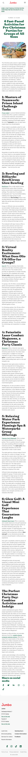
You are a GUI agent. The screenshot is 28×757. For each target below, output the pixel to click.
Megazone (5, 348)
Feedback (17, 736)
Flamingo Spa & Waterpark (9, 438)
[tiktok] (16, 746)
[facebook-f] (7, 746)
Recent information (6, 739)
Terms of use (4, 752)
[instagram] (11, 746)
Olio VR (4, 266)
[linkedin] (21, 746)
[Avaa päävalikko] (25, 2)
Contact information (21, 734)
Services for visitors (7, 736)
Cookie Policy (23, 752)
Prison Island (5, 113)
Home (3, 8)
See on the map (5, 716)
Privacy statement (14, 752)
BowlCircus (5, 186)
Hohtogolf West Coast (8, 521)
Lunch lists (4, 731)
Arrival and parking (6, 734)
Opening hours (19, 731)
